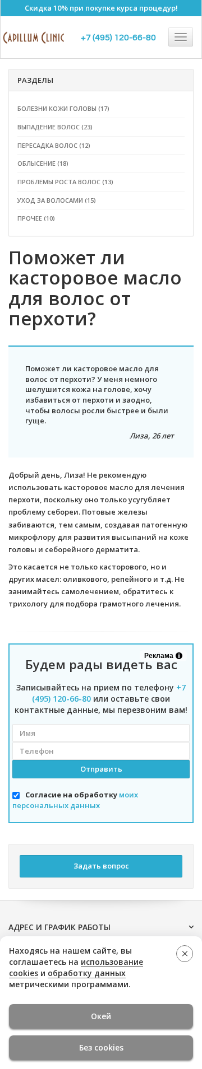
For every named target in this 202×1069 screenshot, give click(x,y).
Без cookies (101, 1047)
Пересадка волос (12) (53, 145)
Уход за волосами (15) (56, 200)
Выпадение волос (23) (55, 127)
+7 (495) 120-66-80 (118, 37)
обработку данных (87, 973)
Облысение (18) (42, 163)
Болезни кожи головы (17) (63, 108)
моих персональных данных (75, 800)
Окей (101, 1016)
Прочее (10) (36, 218)
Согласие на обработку (75, 800)
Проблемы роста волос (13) (65, 182)
